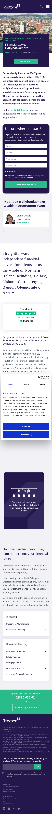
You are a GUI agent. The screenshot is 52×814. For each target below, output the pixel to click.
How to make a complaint (11, 786)
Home (7, 52)
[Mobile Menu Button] (47, 6)
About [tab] (42, 384)
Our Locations (17, 52)
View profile (23, 222)
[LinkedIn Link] (4, 808)
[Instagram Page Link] (13, 808)
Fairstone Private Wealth (10, 794)
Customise (24, 435)
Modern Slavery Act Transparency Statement (16, 799)
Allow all (26, 426)
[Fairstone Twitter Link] (18, 808)
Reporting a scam (8, 804)
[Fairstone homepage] (11, 6)
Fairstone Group (8, 789)
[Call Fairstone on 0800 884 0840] (41, 6)
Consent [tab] (9, 384)
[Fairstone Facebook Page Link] (8, 808)
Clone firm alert (7, 796)
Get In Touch (26, 61)
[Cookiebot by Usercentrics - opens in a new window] (38, 377)
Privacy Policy (7, 784)
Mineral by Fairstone (9, 791)
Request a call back (26, 184)
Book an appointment (26, 707)
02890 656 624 (26, 697)
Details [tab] (26, 384)
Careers (5, 801)
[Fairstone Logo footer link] (11, 720)
